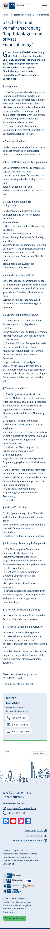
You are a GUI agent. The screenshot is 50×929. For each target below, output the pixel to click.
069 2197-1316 (19, 718)
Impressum (18, 850)
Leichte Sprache (34, 835)
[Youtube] (13, 821)
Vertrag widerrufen (14, 918)
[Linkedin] (28, 821)
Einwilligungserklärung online (16, 857)
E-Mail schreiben (20, 724)
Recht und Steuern (22, 14)
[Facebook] (6, 821)
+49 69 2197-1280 (16, 813)
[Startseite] (20, 6)
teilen (6, 751)
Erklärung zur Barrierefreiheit (28, 840)
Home (5, 14)
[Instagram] (21, 821)
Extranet (6, 850)
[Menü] (44, 6)
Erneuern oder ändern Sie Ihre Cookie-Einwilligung (20, 862)
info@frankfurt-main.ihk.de (21, 808)
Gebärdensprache (34, 830)
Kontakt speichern (20, 731)
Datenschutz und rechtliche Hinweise (19, 853)
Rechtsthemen (42, 14)
